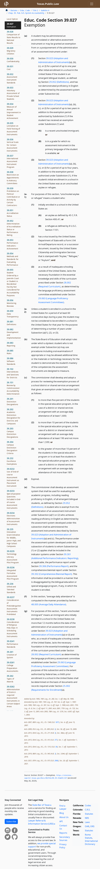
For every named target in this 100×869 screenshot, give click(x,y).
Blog (61, 813)
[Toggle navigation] (91, 4)
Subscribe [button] (11, 821)
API (61, 821)
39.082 (14, 333)
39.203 (12, 432)
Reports (63, 832)
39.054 (12, 259)
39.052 (14, 227)
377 (55, 740)
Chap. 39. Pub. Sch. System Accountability (26, 13)
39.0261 (12, 666)
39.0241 (12, 644)
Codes (88, 805)
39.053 (12, 244)
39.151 (13, 388)
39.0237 (14, 606)
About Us (63, 817)
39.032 (12, 78)
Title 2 (35, 10)
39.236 (11, 587)
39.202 (13, 416)
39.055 (13, 282)
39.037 (12, 161)
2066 (56, 760)
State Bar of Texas (41, 805)
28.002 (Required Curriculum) (46, 654)
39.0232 (13, 477)
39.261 (12, 654)
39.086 (11, 361)
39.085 (10, 352)
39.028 (13, 37)
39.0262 (13, 696)
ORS (92, 826)
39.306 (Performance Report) (53, 566)
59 (56, 746)
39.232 (12, 461)
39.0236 (13, 573)
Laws (87, 822)
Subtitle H (45, 10)
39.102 (13, 373)
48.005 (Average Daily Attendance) (48, 604)
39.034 (14, 111)
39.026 (12, 17)
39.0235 (13, 557)
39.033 (13, 93)
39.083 (11, 344)
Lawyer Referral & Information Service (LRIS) (41, 822)
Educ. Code (25, 10)
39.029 (11, 51)
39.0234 (13, 518)
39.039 (13, 197)
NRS (87, 818)
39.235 (14, 538)
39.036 (12, 145)
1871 (57, 722)
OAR (87, 826)
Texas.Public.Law (48, 4)
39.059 (12, 314)
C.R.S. (87, 809)
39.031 (10, 67)
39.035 (13, 129)
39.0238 (13, 628)
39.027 (11, 25)
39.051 (12, 213)
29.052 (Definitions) (59, 81)
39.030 (13, 60)
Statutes (13, 10)
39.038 (13, 178)
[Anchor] (69, 51)
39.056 (11, 303)
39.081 (11, 323)
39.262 (10, 678)
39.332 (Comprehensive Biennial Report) (51, 573)
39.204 (12, 448)
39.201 (12, 401)
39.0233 (14, 499)
